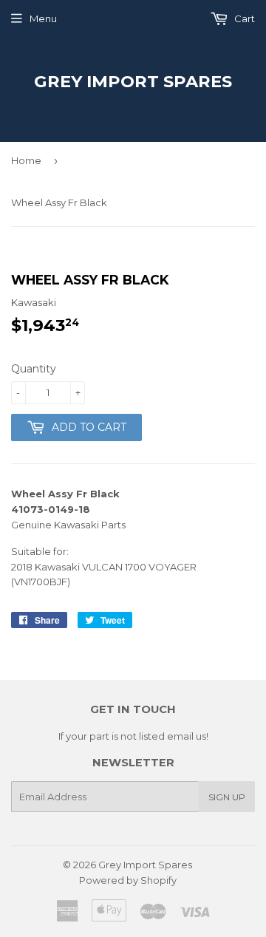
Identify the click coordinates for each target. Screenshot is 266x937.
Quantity (33, 368)
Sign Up (226, 797)
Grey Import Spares (133, 81)
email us (186, 736)
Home (26, 160)
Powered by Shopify (128, 880)
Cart (243, 18)
